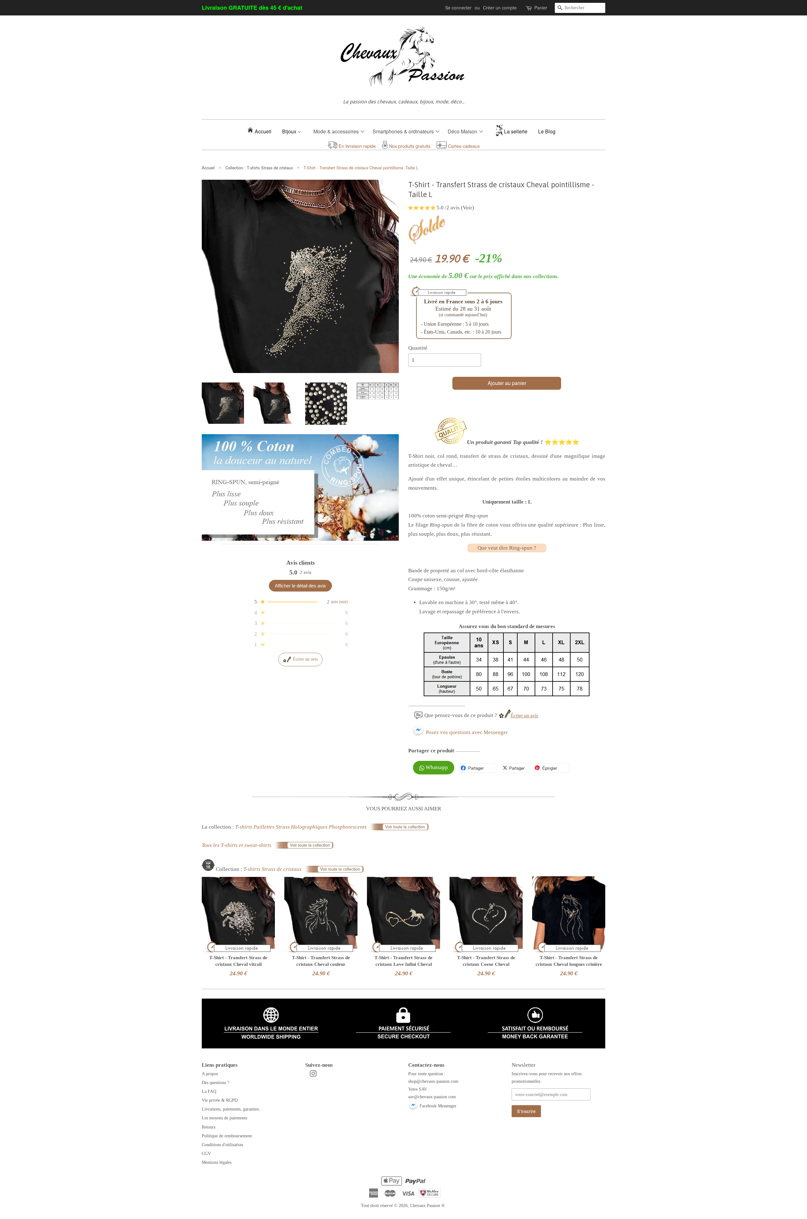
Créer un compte (500, 7)
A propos (210, 1073)
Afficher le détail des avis (300, 585)
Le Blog (546, 131)
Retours (208, 1126)
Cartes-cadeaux (463, 146)
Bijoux (290, 131)
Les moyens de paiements (224, 1117)
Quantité (417, 348)
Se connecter (458, 7)
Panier (540, 7)
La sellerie (515, 131)
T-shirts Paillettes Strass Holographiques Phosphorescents (301, 827)
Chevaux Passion (425, 1205)
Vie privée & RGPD (220, 1100)
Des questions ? (215, 1082)
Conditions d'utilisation (222, 1144)
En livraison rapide (356, 146)
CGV (206, 1153)
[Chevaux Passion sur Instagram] (313, 1074)
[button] (300, 602)
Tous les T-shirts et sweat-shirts (237, 845)
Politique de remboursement (227, 1135)
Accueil (263, 131)
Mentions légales (216, 1162)
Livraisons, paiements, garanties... (232, 1108)
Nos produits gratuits (409, 146)
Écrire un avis (305, 659)
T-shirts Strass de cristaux (270, 168)
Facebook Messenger (437, 1105)
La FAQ (209, 1091)
